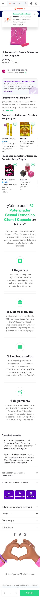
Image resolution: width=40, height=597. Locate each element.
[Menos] (4, 593)
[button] (20, 9)
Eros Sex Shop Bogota (17, 70)
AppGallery (31, 496)
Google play (20, 496)
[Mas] (16, 593)
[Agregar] (15, 124)
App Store (9, 496)
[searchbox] (17, 3)
